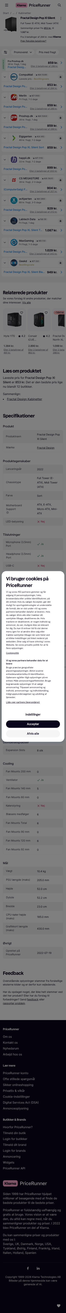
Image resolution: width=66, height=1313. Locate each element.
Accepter (33, 724)
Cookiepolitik (12, 653)
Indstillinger (32, 714)
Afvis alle (33, 733)
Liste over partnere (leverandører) (23, 702)
